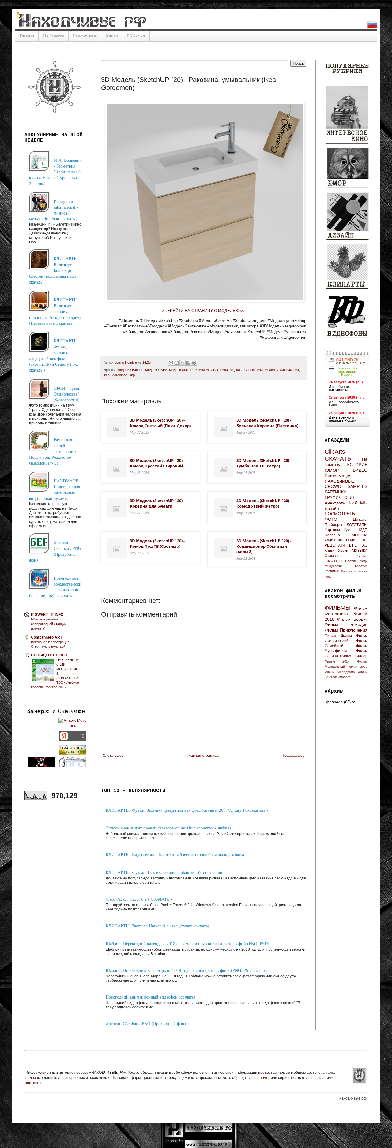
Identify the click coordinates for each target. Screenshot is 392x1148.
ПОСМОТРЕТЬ (340, 513)
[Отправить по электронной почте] (171, 363)
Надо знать (357, 540)
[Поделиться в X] (182, 363)
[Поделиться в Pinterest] (194, 363)
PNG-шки (136, 36)
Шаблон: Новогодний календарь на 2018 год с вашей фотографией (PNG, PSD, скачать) (187, 970)
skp (132, 375)
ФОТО (331, 519)
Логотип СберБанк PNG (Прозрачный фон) (146, 1023)
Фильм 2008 (358, 666)
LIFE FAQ (358, 545)
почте (265, 1078)
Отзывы (331, 556)
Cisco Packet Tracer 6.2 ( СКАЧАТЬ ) (139, 899)
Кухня (349, 530)
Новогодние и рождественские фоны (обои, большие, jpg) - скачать (55, 586)
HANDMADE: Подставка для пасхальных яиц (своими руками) (54, 489)
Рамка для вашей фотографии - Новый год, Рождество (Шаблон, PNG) (54, 451)
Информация (338, 475)
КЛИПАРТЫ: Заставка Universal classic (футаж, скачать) (157, 926)
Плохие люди (356, 561)
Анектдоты (335, 503)
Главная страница (203, 755)
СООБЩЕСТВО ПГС (49, 655)
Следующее (113, 755)
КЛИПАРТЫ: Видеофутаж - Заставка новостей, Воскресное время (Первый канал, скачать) (55, 311)
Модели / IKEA (156, 370)
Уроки (343, 550)
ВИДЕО (360, 470)
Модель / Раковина (213, 370)
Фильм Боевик (352, 619)
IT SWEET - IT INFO (47, 615)
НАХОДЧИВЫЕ (339, 481)
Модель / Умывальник (282, 370)
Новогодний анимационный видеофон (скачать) (150, 997)
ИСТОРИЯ (357, 464)
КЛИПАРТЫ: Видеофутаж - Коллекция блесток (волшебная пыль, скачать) (175, 854)
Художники (334, 540)
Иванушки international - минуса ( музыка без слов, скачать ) (53, 210)
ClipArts (335, 451)
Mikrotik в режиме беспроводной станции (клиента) (48, 623)
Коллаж (346, 571)
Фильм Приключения (346, 630)
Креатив (361, 566)
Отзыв (362, 556)
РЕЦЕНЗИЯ (335, 545)
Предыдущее (293, 755)
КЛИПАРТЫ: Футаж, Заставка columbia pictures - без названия (164, 872)
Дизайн (332, 508)
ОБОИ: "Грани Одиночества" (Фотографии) (67, 394)
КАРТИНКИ (336, 491)
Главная (27, 36)
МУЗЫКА (360, 550)
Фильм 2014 (337, 661)
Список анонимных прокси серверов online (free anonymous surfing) (168, 828)
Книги (112, 36)
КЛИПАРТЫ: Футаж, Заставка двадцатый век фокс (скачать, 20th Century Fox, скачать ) (187, 810)
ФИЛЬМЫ (358, 503)
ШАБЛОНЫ (333, 561)
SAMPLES (358, 486)
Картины (332, 530)
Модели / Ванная (130, 370)
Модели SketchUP (183, 370)
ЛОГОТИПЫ (357, 525)
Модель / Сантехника (246, 370)
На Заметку (53, 36)
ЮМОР (332, 470)
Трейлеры (333, 525)
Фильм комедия (346, 624)
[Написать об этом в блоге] (177, 363)
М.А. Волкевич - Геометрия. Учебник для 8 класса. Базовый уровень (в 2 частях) (55, 171)
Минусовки (333, 566)
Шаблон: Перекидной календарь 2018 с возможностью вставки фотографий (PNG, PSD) (187, 943)
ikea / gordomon (115, 375)
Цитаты (360, 519)
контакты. (33, 1083)
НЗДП (362, 530)
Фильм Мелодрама (340, 672)
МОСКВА (360, 535)
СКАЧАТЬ (338, 458)
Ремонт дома (85, 36)
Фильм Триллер (354, 656)
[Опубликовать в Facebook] (188, 363)
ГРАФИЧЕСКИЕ (340, 497)
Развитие (332, 571)
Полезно (332, 535)
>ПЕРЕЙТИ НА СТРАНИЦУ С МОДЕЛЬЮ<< (204, 310)
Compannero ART (46, 637)
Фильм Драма (338, 635)
